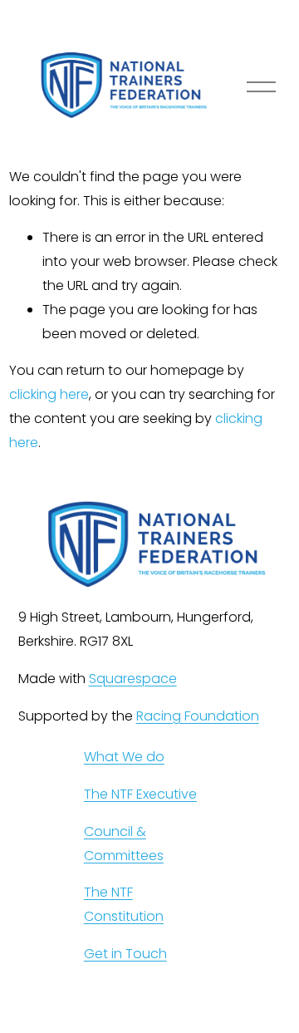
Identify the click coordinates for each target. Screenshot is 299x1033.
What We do (124, 756)
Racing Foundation (197, 716)
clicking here (49, 394)
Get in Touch (125, 953)
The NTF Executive (140, 794)
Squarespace (133, 678)
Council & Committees (124, 843)
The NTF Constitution (124, 904)
